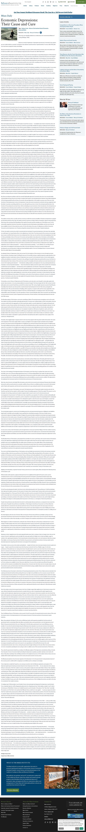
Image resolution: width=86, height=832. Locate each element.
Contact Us (25, 827)
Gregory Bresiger (77, 87)
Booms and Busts (22, 30)
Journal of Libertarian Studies (7, 810)
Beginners (55, 5)
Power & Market (69, 28)
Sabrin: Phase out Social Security (68, 40)
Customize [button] (61, 828)
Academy (48, 5)
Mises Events (25, 810)
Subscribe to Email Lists (28, 821)
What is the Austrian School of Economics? (10, 806)
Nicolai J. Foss (77, 28)
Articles (25, 5)
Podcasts (37, 5)
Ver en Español (28, 1)
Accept (81, 828)
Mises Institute (77, 42)
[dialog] (71, 825)
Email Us (46, 816)
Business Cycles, (25, 28)
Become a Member (12, 790)
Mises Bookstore (26, 814)
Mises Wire (68, 58)
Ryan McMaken (74, 58)
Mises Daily (6, 16)
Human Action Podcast (6, 814)
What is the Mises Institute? (29, 804)
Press (61, 5)
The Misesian (4, 816)
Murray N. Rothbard (34, 32)
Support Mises (81, 1)
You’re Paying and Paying (66, 85)
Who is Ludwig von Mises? (6, 804)
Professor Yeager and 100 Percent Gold (70, 127)
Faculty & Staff (26, 816)
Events (42, 5)
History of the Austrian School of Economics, (39, 28)
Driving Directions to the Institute (30, 806)
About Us (66, 5)
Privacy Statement (27, 825)
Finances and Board (27, 819)
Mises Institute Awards (28, 812)
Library (30, 5)
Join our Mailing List (48, 819)
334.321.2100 (50, 811)
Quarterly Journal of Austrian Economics (10, 808)
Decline (77, 828)
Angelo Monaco (74, 73)
